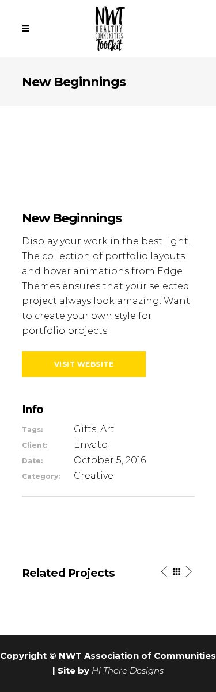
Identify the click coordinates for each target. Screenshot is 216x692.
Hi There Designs (128, 670)
